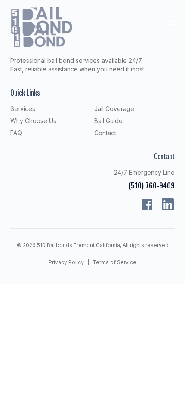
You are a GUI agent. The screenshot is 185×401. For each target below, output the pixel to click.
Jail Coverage (114, 108)
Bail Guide (108, 120)
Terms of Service (114, 262)
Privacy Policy (66, 262)
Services (22, 108)
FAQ (16, 132)
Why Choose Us (33, 120)
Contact (105, 132)
